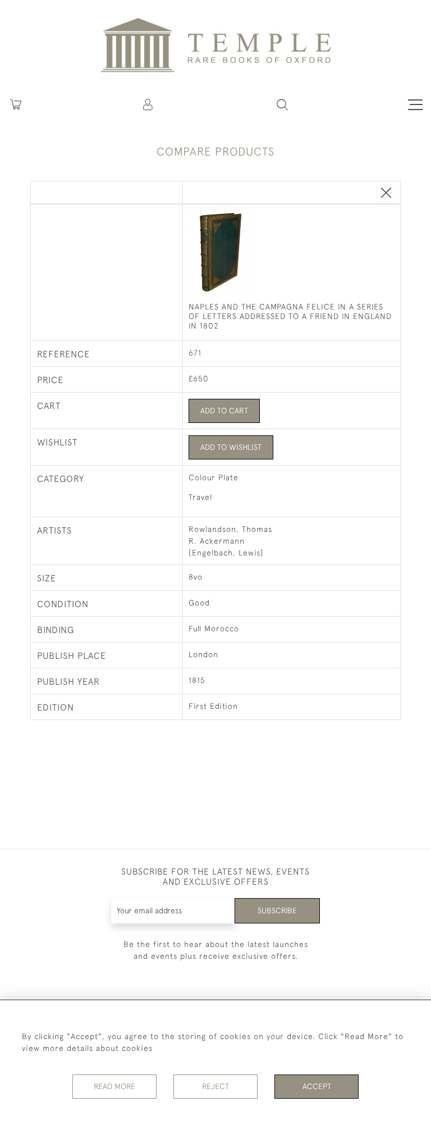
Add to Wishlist (231, 447)
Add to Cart (224, 410)
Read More (114, 1086)
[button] (149, 104)
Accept (316, 1086)
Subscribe (277, 910)
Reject (215, 1086)
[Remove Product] (386, 193)
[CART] (16, 104)
